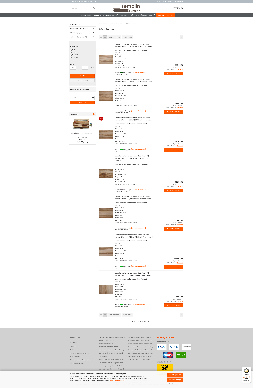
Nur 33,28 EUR (82, 138)
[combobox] (114, 37)
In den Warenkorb (173, 73)
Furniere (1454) (85, 15)
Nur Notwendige (175, 380)
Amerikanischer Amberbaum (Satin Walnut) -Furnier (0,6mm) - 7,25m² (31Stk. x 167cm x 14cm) (134, 236)
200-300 (75, 57)
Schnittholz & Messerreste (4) (106, 15)
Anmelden (82, 103)
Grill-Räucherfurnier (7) (145, 15)
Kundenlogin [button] (168, 1)
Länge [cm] (74, 46)
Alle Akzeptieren (175, 375)
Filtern (82, 76)
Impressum (74, 342)
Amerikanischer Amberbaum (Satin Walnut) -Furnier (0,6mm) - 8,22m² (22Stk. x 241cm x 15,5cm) (132, 158)
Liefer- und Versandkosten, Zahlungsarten (79, 354)
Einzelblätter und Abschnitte (82, 133)
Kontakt (73, 346)
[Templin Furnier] (126, 8)
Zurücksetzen (82, 80)
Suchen (161, 15)
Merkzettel (180, 1)
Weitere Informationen (174, 384)
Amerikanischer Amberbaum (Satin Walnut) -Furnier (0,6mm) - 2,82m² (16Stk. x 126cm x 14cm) (134, 45)
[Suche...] (94, 8)
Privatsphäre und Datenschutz (80, 360)
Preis (72, 64)
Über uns (170, 15)
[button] (158, 1)
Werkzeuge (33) (127, 15)
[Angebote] (94, 114)
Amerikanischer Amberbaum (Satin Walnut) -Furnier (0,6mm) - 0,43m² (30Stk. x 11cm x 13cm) (133, 274)
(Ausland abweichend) (138, 72)
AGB (71, 350)
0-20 (74, 50)
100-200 (75, 55)
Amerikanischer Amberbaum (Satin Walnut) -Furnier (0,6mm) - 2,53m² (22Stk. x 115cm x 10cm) (133, 80)
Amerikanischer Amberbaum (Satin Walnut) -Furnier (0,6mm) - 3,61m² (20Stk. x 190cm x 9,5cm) (134, 119)
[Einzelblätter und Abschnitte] (82, 124)
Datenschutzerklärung (117, 380)
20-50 (74, 52)
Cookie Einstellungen (77, 363)
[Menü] (250, 368)
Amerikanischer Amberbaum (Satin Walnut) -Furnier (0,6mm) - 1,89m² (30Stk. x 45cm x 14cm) (133, 197)
